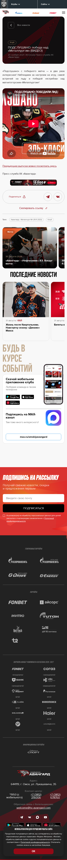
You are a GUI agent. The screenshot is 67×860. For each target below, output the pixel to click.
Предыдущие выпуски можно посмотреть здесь (29, 166)
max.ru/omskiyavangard (33, 436)
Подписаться (33, 508)
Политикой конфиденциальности (35, 842)
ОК (33, 851)
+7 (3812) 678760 (55, 796)
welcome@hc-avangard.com (34, 807)
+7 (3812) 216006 (36, 796)
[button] (17, 196)
